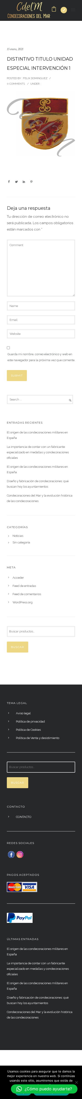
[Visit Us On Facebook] (11, 854)
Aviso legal (23, 713)
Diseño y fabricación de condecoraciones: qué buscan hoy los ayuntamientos (38, 483)
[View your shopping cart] (53, 10)
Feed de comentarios (27, 594)
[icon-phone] (64, 10)
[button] (44, 1089)
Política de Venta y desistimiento (37, 738)
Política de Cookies (28, 729)
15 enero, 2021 (15, 49)
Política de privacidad (30, 721)
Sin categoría (21, 542)
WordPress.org (23, 602)
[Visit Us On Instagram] (19, 854)
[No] (76, 1082)
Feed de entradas (24, 586)
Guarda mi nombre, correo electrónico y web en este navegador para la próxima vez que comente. (41, 357)
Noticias (18, 535)
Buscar (17, 647)
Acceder (18, 577)
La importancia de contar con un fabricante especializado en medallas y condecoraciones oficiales (38, 452)
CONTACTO (23, 817)
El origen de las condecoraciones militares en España (37, 435)
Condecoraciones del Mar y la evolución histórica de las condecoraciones (39, 498)
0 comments (16, 83)
